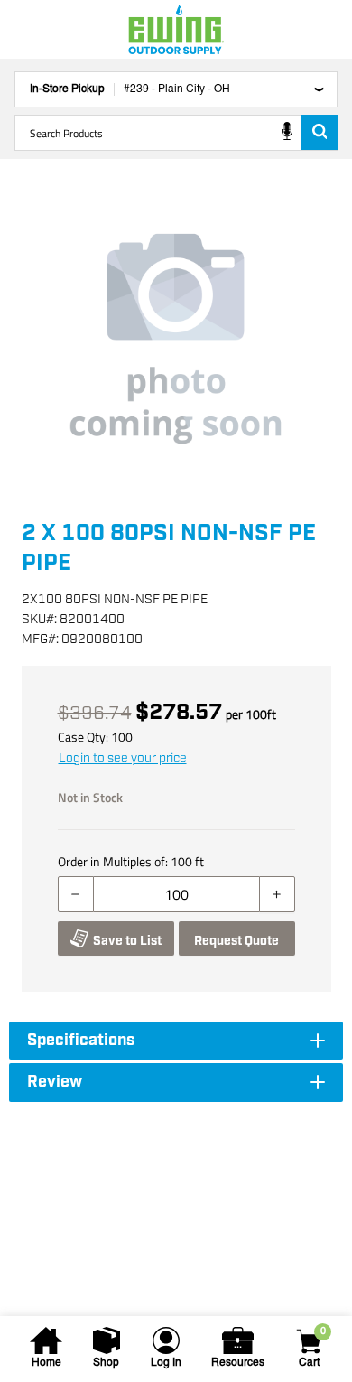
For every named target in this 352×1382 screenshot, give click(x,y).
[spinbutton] (176, 894)
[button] (176, 339)
